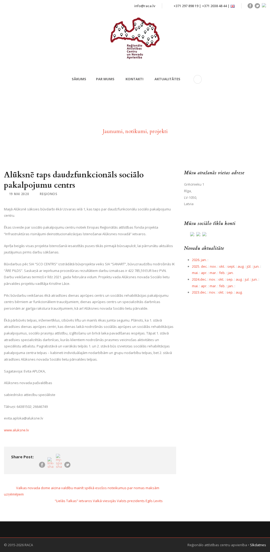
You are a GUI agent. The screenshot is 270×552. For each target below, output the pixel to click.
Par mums (105, 79)
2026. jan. (199, 259)
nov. (213, 266)
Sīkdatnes (258, 544)
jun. (256, 266)
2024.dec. (199, 279)
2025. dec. (200, 266)
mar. (213, 272)
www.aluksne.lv (16, 430)
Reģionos (48, 194)
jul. (247, 279)
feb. (222, 272)
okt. (222, 266)
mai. (195, 272)
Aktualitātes (167, 79)
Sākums (79, 79)
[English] (232, 5)
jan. (231, 272)
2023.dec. (199, 292)
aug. (241, 266)
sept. (231, 266)
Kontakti (134, 79)
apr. (204, 272)
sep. (229, 279)
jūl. (249, 266)
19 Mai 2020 (19, 194)
